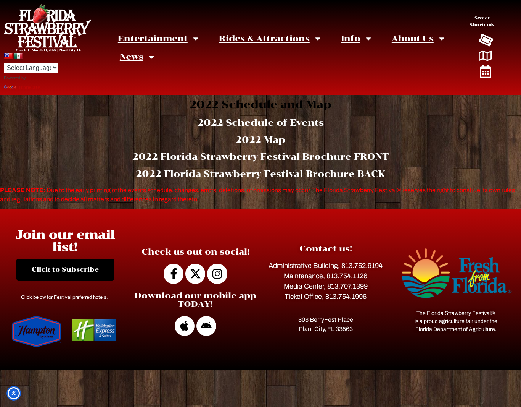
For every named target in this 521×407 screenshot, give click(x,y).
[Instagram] (217, 274)
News (131, 57)
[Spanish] (18, 56)
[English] (8, 56)
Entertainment (153, 38)
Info (350, 38)
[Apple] (185, 326)
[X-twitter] (195, 274)
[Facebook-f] (173, 274)
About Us (413, 38)
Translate (29, 87)
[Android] (206, 326)
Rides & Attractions (264, 38)
